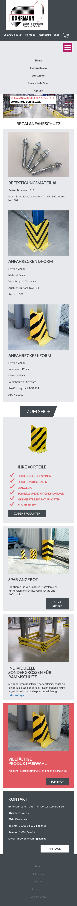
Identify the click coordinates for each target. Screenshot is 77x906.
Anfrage (55, 848)
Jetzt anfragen (16, 695)
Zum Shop (57, 781)
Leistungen (38, 75)
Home (38, 60)
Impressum (44, 34)
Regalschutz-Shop (38, 83)
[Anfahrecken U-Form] (38, 327)
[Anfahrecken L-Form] (38, 233)
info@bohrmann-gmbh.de (31, 838)
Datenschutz (38, 896)
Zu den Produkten (27, 513)
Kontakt (30, 34)
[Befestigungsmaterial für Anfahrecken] (38, 154)
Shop (57, 34)
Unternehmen (38, 68)
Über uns (38, 873)
